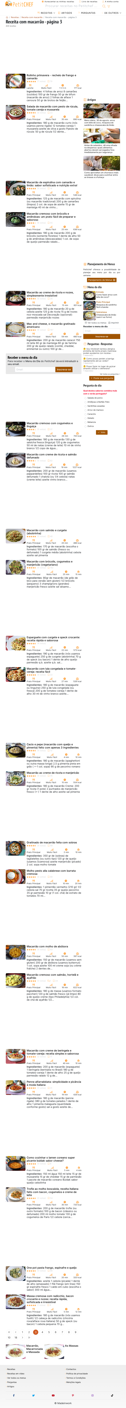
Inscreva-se (64, 369)
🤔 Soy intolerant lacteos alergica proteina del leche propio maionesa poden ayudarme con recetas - (99, 351)
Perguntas (87, 13)
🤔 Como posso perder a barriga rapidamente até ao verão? (98, 360)
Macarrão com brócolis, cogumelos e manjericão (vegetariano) (49, 563)
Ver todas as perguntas (109, 374)
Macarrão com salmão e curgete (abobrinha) (47, 532)
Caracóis (91, 414)
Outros (90, 426)
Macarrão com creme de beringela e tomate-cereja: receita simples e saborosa (53, 1052)
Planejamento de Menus (100, 280)
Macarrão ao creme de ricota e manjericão (53, 772)
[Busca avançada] (108, 6)
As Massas (71, 1345)
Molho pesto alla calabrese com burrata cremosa (51, 872)
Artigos (66, 13)
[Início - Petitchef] (7, 17)
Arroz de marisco (95, 410)
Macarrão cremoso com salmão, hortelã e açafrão (52, 976)
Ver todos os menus (96, 323)
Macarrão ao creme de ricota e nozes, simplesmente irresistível (50, 294)
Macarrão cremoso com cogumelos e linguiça (50, 425)
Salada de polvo (95, 398)
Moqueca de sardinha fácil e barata (106, 306)
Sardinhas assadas (96, 406)
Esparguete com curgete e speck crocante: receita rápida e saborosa (53, 639)
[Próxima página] (22, 1337)
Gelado (90, 418)
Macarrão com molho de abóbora (47, 946)
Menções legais (73, 1382)
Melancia (91, 422)
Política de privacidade (77, 1373)
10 (9, 1337)
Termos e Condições (76, 1378)
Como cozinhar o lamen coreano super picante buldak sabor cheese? (51, 1159)
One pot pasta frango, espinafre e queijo (52, 1267)
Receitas (46, 13)
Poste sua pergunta (103, 378)
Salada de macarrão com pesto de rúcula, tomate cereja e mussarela (52, 108)
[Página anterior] (15, 1332)
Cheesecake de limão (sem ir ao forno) (106, 316)
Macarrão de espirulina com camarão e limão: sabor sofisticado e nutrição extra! (52, 184)
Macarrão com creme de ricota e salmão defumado (52, 456)
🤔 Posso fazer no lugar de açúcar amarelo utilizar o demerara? (99, 367)
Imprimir (115, 323)
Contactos (71, 1369)
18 (16, 1337)
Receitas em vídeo (15, 1373)
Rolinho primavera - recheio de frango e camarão (51, 77)
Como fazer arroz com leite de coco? (106, 296)
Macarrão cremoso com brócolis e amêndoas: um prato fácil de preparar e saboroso (51, 216)
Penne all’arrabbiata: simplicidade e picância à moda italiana (54, 1083)
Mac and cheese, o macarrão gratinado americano (51, 325)
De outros (111, 13)
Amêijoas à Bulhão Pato (98, 402)
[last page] (29, 1337)
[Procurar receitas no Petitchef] (104, 6)
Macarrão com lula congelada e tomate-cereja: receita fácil (51, 670)
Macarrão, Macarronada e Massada (34, 1348)
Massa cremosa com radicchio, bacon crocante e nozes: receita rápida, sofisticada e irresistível (50, 1299)
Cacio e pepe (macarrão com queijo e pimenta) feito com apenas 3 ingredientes (53, 746)
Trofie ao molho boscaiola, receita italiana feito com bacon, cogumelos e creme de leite (52, 1191)
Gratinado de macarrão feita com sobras (52, 842)
